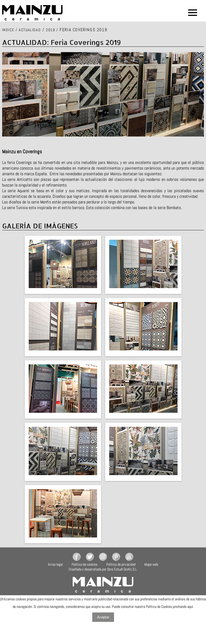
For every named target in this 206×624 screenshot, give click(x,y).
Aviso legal (55, 564)
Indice (8, 29)
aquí (190, 606)
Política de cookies (84, 564)
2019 (50, 29)
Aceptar (103, 617)
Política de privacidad (120, 564)
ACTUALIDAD (30, 29)
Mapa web (151, 564)
